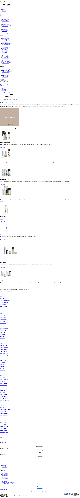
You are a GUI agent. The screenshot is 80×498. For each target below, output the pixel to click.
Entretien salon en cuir (5, 39)
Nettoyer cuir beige (5, 29)
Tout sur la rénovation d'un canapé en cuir (8, 482)
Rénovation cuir (4, 469)
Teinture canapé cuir (5, 474)
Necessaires (67, 493)
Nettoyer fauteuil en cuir (5, 18)
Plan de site (47, 491)
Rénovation (4, 11)
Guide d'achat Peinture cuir (6, 481)
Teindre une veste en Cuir (6, 59)
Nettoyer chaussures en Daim (6, 25)
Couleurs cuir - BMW (5, 90)
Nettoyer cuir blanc (5, 28)
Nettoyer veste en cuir (5, 22)
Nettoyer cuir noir (4, 31)
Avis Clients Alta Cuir (3, 489)
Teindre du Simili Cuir (5, 63)
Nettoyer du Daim (5, 32)
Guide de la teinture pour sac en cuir (7, 483)
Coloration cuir (4, 467)
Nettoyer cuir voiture (5, 26)
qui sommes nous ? (3, 490)
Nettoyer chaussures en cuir (6, 24)
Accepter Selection (76, 494)
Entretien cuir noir (5, 49)
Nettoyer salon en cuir (5, 21)
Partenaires (66, 495)
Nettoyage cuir (4, 465)
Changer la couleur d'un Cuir (6, 62)
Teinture (3, 10)
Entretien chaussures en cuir (6, 41)
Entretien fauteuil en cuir (5, 36)
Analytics (71, 493)
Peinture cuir (4, 470)
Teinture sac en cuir (5, 475)
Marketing (66, 494)
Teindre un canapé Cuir (5, 56)
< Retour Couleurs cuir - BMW (5, 92)
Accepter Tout (75, 495)
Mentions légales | (39, 491)
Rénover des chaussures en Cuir (7, 73)
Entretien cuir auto (5, 45)
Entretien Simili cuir (5, 51)
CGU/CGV (44, 491)
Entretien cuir (4, 466)
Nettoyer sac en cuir (5, 23)
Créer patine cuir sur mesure (6, 57)
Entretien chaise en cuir (5, 38)
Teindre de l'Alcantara (5, 64)
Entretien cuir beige (5, 48)
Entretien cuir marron (5, 47)
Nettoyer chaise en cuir (5, 20)
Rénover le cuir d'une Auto (6, 74)
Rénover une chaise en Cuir (6, 68)
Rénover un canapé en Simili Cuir (7, 71)
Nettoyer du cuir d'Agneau (6, 33)
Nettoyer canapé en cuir (5, 19)
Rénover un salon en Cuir (6, 70)
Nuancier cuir (4, 89)
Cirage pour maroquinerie (6, 44)
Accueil (3, 88)
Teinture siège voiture (5, 477)
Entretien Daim (4, 52)
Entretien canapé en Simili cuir (6, 40)
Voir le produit (2, 147)
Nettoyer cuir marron (5, 30)
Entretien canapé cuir (5, 37)
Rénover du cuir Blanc (5, 76)
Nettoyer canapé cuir (5, 473)
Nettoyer (3, 8)
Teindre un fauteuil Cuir (5, 55)
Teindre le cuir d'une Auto (6, 60)
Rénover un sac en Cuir (5, 72)
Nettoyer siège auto (5, 27)
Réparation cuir (4, 468)
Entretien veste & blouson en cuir (7, 43)
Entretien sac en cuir (5, 42)
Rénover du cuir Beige (5, 75)
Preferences (71, 494)
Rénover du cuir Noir (5, 77)
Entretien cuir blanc (5, 46)
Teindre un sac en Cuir (5, 58)
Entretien (3, 9)
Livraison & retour (3, 485)
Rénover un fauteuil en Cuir (6, 69)
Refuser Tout (75, 493)
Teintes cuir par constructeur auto (7, 61)
